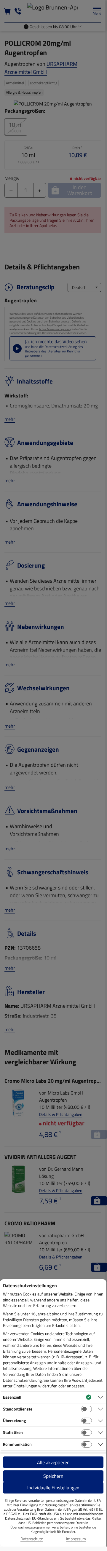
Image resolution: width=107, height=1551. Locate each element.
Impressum (76, 1539)
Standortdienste (17, 1409)
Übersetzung (14, 1420)
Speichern (53, 1476)
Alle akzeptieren (53, 1462)
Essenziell (12, 1397)
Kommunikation (17, 1444)
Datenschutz (31, 1539)
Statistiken (13, 1432)
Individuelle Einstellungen (53, 1487)
